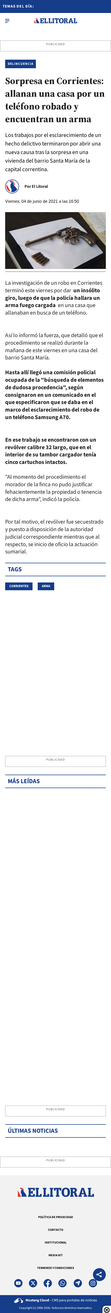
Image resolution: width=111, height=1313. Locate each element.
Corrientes (18, 586)
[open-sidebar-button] (7, 21)
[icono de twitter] (33, 1283)
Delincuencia (20, 63)
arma (46, 586)
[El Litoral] (55, 21)
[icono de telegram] (77, 1283)
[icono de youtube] (18, 1283)
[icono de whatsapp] (62, 1283)
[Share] (99, 1275)
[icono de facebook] (48, 1283)
